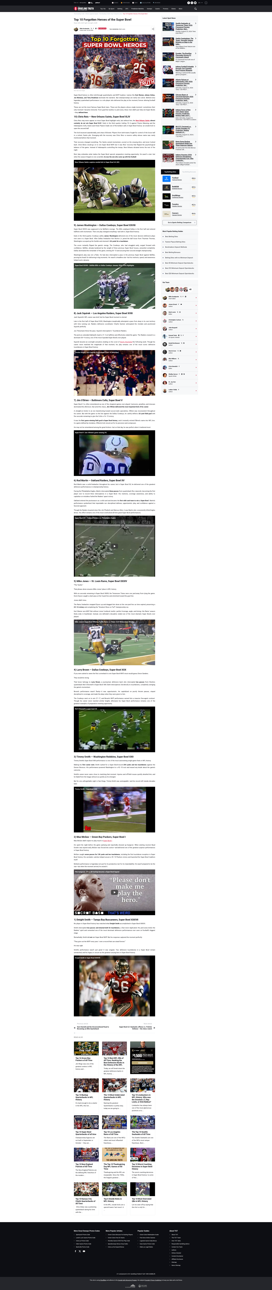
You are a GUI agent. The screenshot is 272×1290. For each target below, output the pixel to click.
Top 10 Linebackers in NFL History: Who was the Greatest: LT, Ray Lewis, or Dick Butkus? (141, 1098)
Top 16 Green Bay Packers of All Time (84, 1059)
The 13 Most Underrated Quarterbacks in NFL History (114, 1097)
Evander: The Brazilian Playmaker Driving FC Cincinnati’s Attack (183, 55)
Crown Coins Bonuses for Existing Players (120, 1234)
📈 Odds (134, 3)
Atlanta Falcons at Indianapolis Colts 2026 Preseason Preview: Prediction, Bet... (184, 82)
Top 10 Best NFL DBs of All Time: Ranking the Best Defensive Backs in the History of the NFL (114, 1061)
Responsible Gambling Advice (180, 1244)
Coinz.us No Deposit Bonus (116, 1247)
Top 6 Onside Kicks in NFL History (113, 1200)
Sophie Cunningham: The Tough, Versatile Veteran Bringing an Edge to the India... (184, 41)
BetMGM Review (177, 188)
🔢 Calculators (145, 3)
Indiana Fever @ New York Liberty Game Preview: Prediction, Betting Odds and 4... (183, 113)
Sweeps (149, 9)
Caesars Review (177, 215)
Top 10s (103, 9)
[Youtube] (195, 2)
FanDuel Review (177, 180)
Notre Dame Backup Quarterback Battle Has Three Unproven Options (184, 143)
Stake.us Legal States (146, 1247)
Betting (120, 9)
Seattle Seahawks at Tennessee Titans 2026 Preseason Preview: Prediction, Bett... (184, 26)
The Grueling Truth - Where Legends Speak (86, 14)
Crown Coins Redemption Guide (149, 1234)
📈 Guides (115, 3)
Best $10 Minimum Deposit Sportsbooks (179, 268)
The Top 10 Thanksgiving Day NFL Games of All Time (114, 1166)
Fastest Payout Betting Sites (175, 242)
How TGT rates (176, 1241)
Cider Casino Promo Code (83, 1244)
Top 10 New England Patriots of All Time (84, 1165)
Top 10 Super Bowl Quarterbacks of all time (86, 1133)
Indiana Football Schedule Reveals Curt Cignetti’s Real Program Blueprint (185, 68)
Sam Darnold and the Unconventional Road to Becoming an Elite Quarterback (91, 1028)
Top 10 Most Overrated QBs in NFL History (141, 1200)
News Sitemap (176, 1265)
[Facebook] (188, 2)
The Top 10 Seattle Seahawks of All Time (141, 1133)
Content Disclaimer (177, 1256)
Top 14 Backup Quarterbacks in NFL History (84, 1097)
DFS (126, 9)
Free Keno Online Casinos (147, 1237)
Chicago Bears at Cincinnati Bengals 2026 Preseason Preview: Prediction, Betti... (184, 97)
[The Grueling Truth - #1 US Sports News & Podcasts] (86, 9)
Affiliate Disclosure (177, 1259)
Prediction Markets (137, 9)
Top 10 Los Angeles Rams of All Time (112, 1133)
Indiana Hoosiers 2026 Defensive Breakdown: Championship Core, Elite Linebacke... (184, 157)
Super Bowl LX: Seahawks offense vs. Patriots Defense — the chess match (137, 1028)
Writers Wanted (176, 1253)
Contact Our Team (177, 1247)
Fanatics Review (177, 206)
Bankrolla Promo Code (82, 1247)
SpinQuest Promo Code (83, 1234)
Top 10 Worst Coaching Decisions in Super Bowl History (142, 1166)
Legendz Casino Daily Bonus (148, 1241)
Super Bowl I (107, 841)
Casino (157, 9)
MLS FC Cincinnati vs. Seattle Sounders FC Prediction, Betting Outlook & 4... (183, 129)
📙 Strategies (125, 3)
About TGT (175, 1234)
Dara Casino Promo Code (147, 1244)
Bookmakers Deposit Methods (176, 247)
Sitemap (174, 1262)
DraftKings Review (177, 197)
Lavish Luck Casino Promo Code (85, 1237)
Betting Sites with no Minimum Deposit (179, 258)
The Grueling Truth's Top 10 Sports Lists (110, 14)
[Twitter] (192, 2)
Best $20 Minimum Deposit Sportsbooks (179, 273)
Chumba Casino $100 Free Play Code (119, 1241)
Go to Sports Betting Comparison (179, 222)
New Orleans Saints (143, 121)
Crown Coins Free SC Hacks (116, 1237)
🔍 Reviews (156, 3)
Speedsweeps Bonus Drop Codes (118, 1244)
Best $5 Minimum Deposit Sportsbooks (179, 263)
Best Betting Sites (171, 237)
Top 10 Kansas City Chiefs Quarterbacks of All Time (85, 1201)
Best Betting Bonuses (172, 252)
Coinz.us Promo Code (82, 1241)
